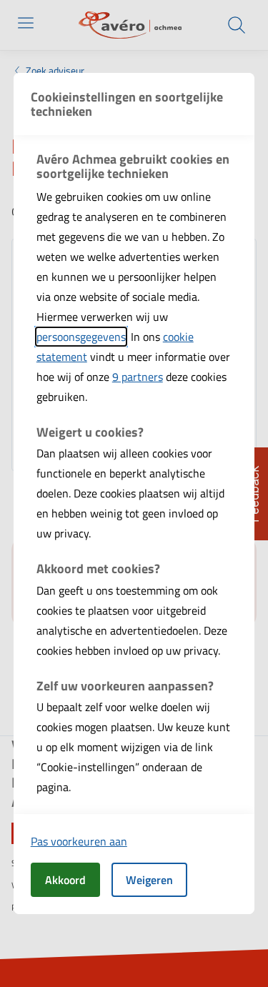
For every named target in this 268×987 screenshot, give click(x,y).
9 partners (137, 376)
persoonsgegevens (81, 336)
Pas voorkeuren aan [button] (79, 841)
